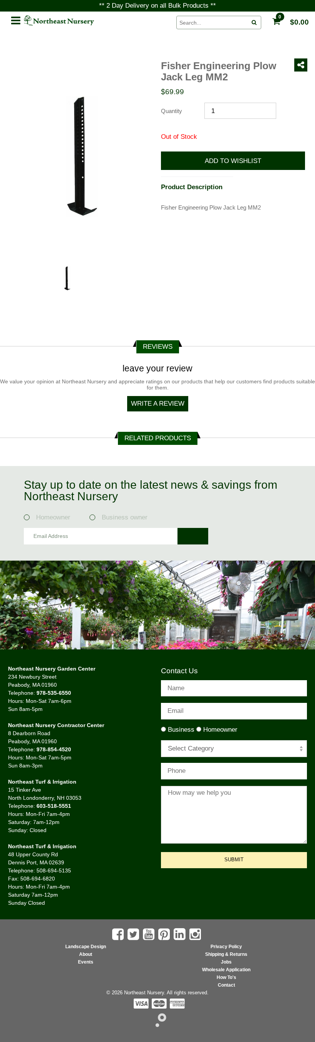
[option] (65, 279)
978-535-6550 (53, 693)
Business (181, 729)
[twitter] (134, 934)
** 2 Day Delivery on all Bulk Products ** (157, 5)
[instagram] (196, 934)
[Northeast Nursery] (96, 21)
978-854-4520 (53, 749)
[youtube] (149, 934)
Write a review (157, 403)
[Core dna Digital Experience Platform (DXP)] (157, 1025)
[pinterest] (165, 934)
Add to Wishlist (233, 161)
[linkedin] (180, 934)
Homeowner (56, 517)
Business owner (125, 517)
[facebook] (119, 934)
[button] (15, 19)
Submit (234, 859)
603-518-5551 (53, 806)
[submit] (254, 22)
